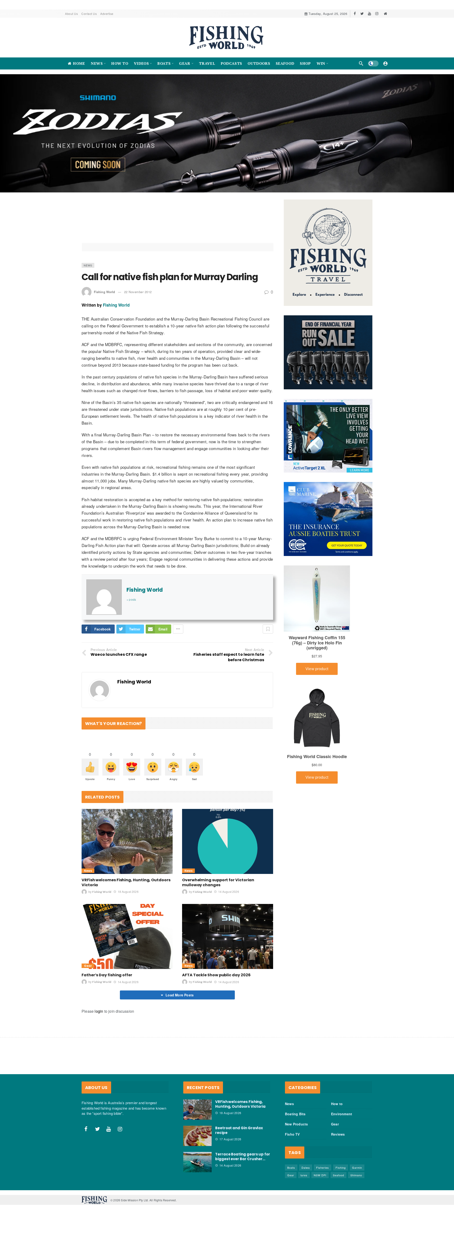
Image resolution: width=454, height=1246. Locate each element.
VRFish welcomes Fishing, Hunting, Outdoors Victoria (126, 882)
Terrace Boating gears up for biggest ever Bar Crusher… (242, 1156)
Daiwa (305, 1167)
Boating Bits (295, 1113)
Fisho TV (292, 1134)
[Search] (361, 63)
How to (337, 1103)
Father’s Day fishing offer (107, 975)
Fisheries (322, 1167)
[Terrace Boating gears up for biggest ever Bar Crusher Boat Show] (197, 1162)
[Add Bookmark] (268, 629)
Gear (88, 966)
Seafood (338, 1175)
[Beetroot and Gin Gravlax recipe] (197, 1136)
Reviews (338, 1134)
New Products (296, 1124)
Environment (341, 1113)
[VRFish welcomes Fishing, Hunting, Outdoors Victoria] (127, 841)
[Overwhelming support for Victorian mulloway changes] (227, 841)
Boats (291, 1167)
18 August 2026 (128, 892)
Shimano (356, 1175)
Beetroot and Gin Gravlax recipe (239, 1130)
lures (304, 1175)
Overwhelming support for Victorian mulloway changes (218, 882)
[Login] (385, 63)
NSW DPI (320, 1175)
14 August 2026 (228, 892)
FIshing (341, 1167)
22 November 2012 (138, 292)
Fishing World (104, 292)
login (99, 1011)
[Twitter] (362, 14)
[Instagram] (377, 14)
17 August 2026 (230, 1139)
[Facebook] (355, 14)
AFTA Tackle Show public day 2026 (216, 975)
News (88, 265)
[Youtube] (369, 14)
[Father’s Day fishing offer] (127, 936)
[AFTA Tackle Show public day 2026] (227, 936)
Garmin (357, 1167)
